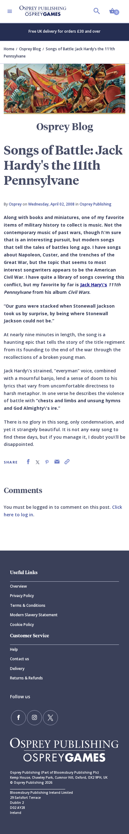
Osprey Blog (30, 49)
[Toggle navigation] (9, 11)
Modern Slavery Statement (34, 614)
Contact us (19, 658)
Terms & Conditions (27, 605)
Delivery (17, 668)
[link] (28, 462)
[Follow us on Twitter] (50, 717)
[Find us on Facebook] (18, 717)
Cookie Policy (22, 624)
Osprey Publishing (95, 204)
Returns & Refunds (26, 678)
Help (14, 649)
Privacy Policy (22, 595)
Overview (18, 586)
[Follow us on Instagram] (34, 717)
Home (9, 49)
